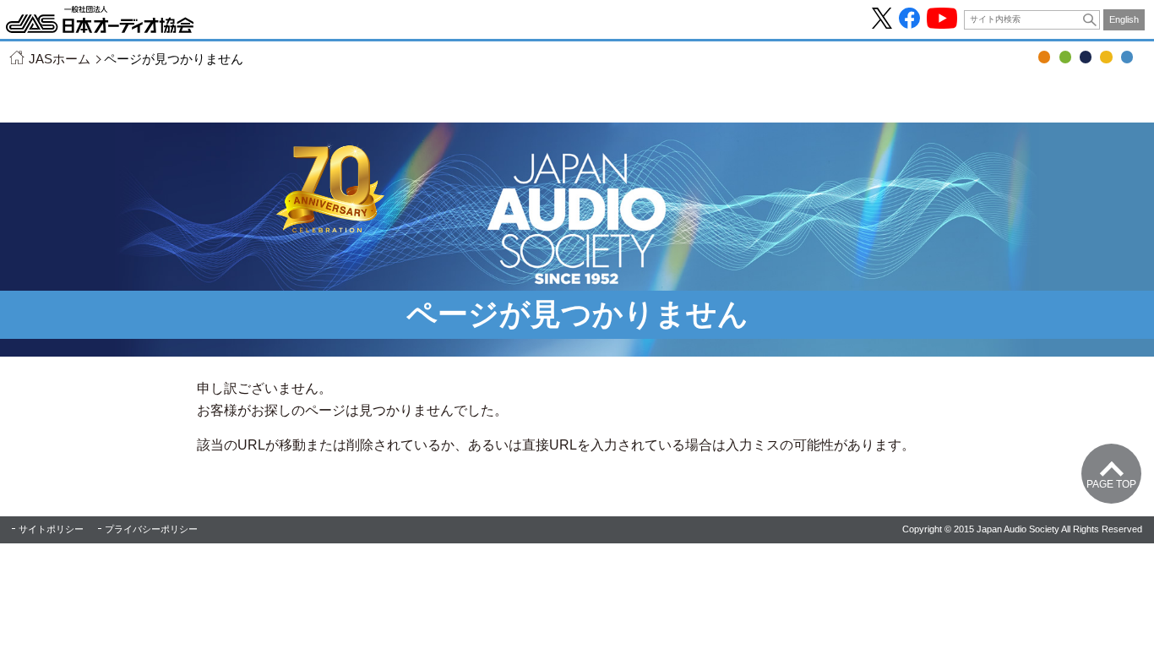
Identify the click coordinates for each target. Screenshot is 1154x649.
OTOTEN (1044, 57)
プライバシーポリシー (151, 529)
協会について (1127, 57)
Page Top (1111, 484)
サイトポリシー (51, 529)
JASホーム (59, 59)
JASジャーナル (1085, 57)
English (1124, 19)
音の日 (1065, 57)
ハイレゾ (1106, 57)
